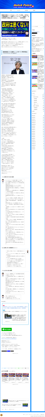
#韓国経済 (39, 109)
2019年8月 (38, 148)
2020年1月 (38, 140)
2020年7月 (38, 129)
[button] (43, 26)
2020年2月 (38, 138)
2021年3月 (38, 115)
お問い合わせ (42, 414)
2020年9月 (38, 126)
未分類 (38, 111)
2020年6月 (38, 131)
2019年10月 (38, 145)
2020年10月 (38, 124)
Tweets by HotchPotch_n (36, 31)
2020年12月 (38, 120)
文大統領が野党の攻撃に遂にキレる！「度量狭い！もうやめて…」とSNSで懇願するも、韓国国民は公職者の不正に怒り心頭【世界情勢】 (38, 39)
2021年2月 (38, 117)
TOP (23, 414)
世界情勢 (39, 98)
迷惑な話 (39, 102)
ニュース (38, 95)
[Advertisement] (15, 360)
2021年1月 (38, 119)
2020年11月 (38, 122)
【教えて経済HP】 (38, 105)
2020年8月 (38, 127)
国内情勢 (39, 100)
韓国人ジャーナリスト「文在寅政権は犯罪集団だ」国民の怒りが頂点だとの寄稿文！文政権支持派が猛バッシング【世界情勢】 (38, 45)
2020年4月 (38, 134)
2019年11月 (38, 143)
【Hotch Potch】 (38, 96)
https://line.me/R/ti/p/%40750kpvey (9, 338)
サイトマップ (30, 414)
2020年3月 (38, 136)
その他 (38, 93)
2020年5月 (38, 133)
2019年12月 (38, 141)
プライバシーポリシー (36, 414)
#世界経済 (39, 107)
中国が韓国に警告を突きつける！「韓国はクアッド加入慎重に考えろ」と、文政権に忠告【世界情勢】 (38, 50)
